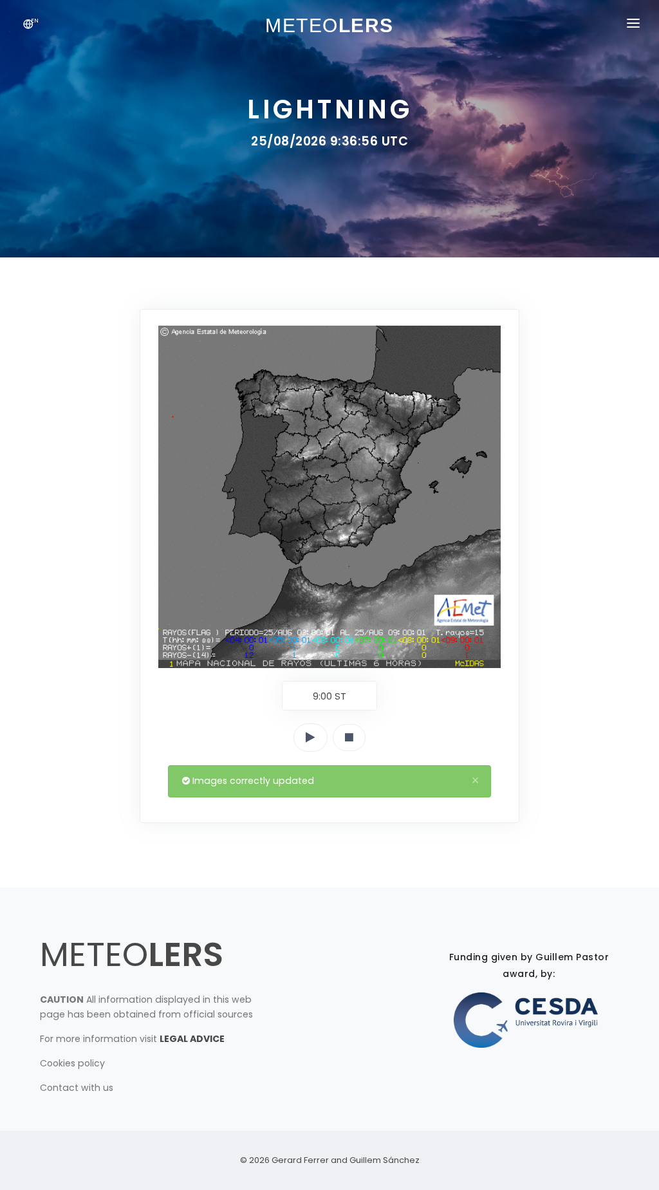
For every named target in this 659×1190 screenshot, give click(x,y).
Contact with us (76, 1087)
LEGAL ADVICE (192, 1038)
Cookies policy (72, 1063)
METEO (131, 954)
